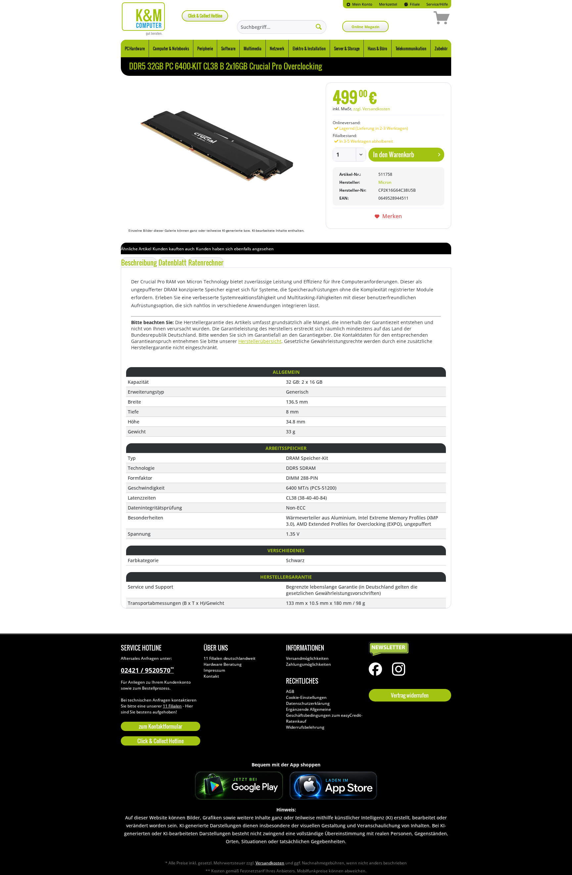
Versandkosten (270, 863)
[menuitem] (359, 4)
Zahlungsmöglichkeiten (308, 664)
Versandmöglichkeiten (307, 658)
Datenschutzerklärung (308, 703)
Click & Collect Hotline (205, 16)
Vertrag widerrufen (410, 695)
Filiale (414, 4)
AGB (290, 691)
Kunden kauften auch (174, 249)
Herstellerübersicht (259, 341)
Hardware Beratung (223, 664)
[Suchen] (318, 26)
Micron (385, 182)
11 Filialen (172, 706)
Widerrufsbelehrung (305, 727)
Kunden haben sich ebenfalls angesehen (235, 249)
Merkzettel (388, 4)
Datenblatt (172, 262)
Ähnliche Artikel (136, 249)
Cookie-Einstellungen (306, 697)
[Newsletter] (408, 649)
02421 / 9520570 (147, 670)
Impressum (214, 670)
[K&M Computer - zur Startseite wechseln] (143, 18)
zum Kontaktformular (160, 726)
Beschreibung (139, 262)
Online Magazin (365, 26)
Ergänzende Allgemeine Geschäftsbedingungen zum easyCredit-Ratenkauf (324, 715)
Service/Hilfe (437, 4)
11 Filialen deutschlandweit (230, 658)
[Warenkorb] (418, 18)
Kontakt (211, 676)
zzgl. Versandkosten (371, 109)
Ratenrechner (205, 262)
